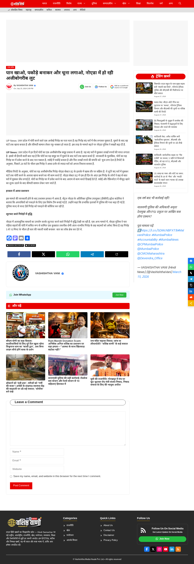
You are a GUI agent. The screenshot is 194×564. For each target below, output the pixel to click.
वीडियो (82, 10)
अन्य (171, 3)
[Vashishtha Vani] (17, 4)
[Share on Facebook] (191, 261)
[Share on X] (191, 273)
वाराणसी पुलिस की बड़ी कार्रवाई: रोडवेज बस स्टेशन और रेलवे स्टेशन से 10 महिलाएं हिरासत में (67, 381)
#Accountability (147, 240)
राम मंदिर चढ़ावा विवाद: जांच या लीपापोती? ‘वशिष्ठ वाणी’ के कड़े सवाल (109, 343)
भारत (44, 3)
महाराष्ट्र (28, 10)
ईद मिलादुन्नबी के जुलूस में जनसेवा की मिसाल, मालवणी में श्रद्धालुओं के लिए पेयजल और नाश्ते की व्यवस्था (168, 124)
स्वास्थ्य (58, 10)
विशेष (68, 3)
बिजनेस (150, 3)
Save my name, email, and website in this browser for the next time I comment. (57, 476)
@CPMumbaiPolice (150, 245)
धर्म (161, 3)
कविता (49, 10)
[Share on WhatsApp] (191, 267)
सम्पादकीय (107, 3)
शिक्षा (138, 3)
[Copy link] (191, 285)
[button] (180, 4)
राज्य (79, 3)
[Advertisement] (68, 41)
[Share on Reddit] (191, 297)
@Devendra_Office (149, 258)
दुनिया (94, 3)
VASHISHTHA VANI (25, 85)
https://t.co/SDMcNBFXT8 (159, 231)
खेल (124, 3)
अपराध (67, 10)
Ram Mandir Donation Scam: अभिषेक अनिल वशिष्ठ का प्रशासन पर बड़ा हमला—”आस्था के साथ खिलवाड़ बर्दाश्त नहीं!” (66, 345)
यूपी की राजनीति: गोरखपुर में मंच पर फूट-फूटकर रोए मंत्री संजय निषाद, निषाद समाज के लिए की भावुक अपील (109, 382)
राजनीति (56, 3)
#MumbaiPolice (161, 235)
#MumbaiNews (168, 240)
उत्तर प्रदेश (10, 67)
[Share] (191, 303)
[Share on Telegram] (191, 279)
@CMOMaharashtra (150, 254)
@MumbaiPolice (148, 249)
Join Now (119, 295)
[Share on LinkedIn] (191, 291)
